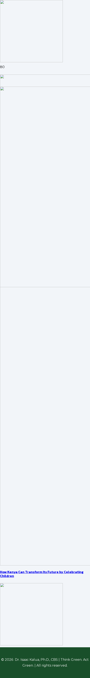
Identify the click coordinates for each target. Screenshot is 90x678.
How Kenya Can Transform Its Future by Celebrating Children (42, 573)
